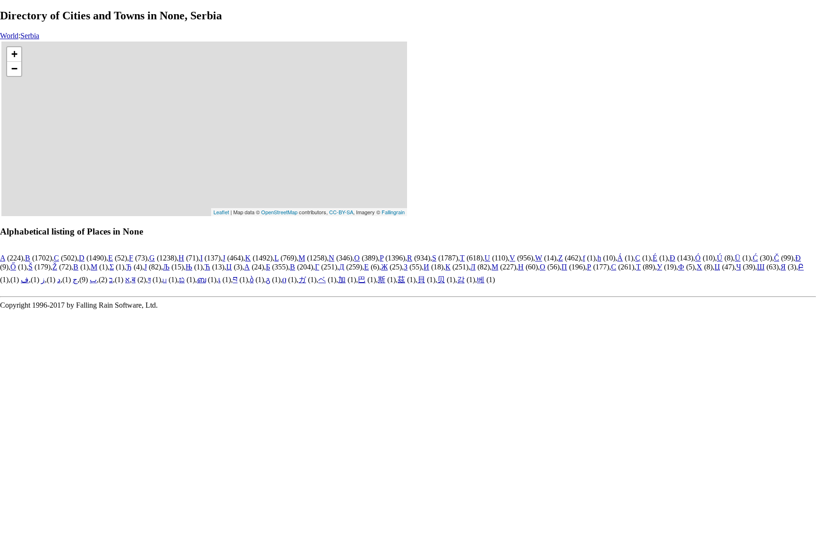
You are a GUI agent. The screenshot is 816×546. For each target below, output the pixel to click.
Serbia (29, 36)
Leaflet (221, 212)
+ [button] (14, 54)
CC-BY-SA (341, 212)
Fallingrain (393, 212)
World (9, 36)
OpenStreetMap (279, 212)
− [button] (14, 69)
